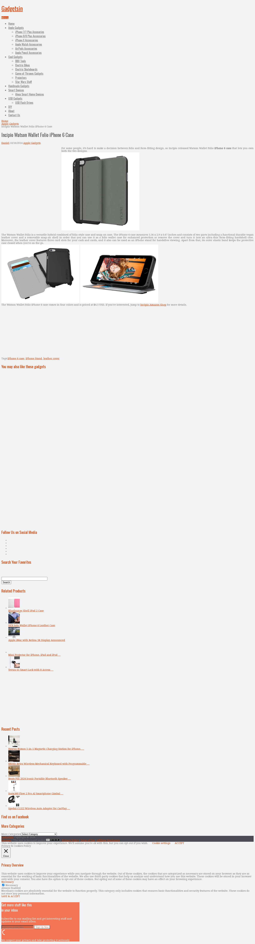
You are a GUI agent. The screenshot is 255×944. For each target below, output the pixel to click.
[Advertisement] (30, 171)
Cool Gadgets (15, 57)
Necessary (12, 885)
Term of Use (87, 840)
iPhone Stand (34, 358)
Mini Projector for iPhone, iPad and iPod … (34, 654)
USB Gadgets (15, 98)
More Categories (11, 834)
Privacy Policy (70, 840)
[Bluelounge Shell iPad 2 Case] (14, 608)
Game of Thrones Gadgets (29, 73)
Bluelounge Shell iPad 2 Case (26, 610)
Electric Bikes (22, 65)
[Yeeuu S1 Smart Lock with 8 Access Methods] (14, 667)
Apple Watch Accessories (28, 44)
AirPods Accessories (26, 48)
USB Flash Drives (24, 103)
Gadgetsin (12, 8)
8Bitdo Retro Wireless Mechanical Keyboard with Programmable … (49, 763)
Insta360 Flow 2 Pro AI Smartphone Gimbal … (35, 793)
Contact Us (14, 115)
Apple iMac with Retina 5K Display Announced (36, 640)
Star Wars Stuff (23, 82)
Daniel (5, 143)
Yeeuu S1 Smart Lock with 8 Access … (30, 669)
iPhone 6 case (16, 358)
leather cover (51, 358)
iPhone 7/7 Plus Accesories (29, 32)
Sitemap (6, 840)
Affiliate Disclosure (108, 840)
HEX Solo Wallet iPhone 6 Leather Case (31, 625)
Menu (4, 17)
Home (11, 23)
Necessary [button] (7, 882)
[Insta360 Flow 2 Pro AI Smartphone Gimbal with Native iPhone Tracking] (14, 790)
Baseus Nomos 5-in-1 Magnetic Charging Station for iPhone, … (46, 748)
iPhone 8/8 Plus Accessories (30, 36)
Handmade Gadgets (18, 86)
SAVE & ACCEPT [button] (10, 896)
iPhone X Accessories (26, 40)
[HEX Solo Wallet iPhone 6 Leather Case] (14, 622)
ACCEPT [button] (179, 843)
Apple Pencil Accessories (28, 53)
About (11, 111)
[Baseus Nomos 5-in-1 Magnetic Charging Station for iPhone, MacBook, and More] (14, 746)
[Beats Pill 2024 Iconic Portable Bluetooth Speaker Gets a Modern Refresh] (14, 775)
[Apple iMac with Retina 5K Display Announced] (14, 637)
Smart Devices (16, 90)
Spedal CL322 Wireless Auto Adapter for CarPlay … (39, 808)
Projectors (21, 78)
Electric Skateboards (26, 69)
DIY (10, 107)
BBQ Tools (20, 61)
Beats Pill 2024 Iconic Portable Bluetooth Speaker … (39, 778)
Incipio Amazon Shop (153, 304)
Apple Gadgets (16, 28)
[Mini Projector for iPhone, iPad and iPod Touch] (14, 652)
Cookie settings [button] (161, 843)
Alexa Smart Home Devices (29, 94)
